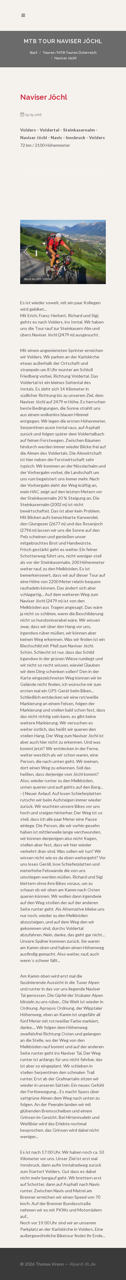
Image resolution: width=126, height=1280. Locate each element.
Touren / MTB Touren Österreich (70, 52)
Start (33, 52)
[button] (25, 252)
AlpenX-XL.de (82, 1264)
